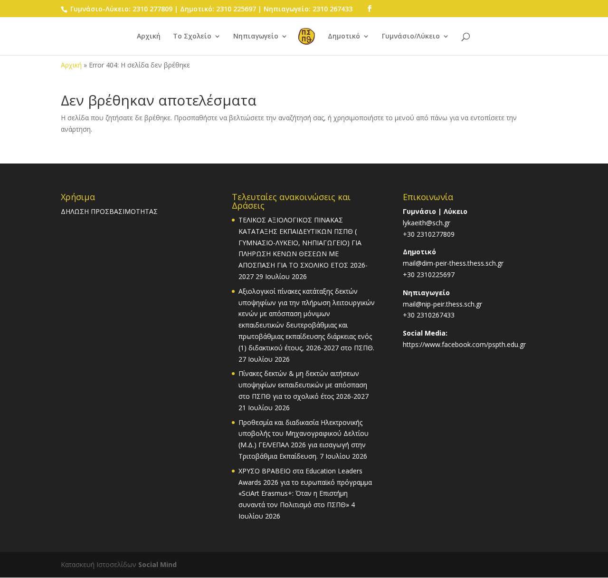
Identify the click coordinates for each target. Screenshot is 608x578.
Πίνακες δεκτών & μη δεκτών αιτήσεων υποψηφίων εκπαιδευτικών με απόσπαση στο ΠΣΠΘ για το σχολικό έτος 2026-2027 (303, 385)
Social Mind (157, 564)
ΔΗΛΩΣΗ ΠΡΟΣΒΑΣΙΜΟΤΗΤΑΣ (109, 211)
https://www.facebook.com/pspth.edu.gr (464, 344)
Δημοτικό (344, 36)
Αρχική (149, 36)
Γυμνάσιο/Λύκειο (411, 36)
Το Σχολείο (192, 36)
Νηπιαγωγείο (255, 36)
